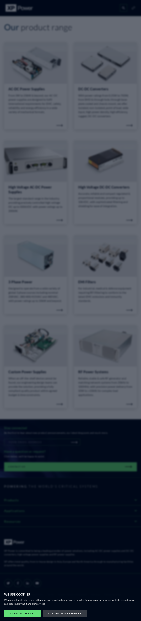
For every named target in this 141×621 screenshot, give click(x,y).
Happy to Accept (22, 613)
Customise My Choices (64, 613)
